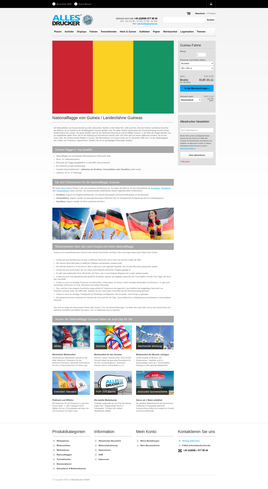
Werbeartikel (170, 31)
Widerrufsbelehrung (108, 445)
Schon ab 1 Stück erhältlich (149, 400)
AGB (101, 455)
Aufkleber (144, 31)
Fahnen (93, 31)
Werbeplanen (63, 441)
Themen (201, 31)
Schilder (69, 31)
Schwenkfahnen (62, 191)
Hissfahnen (155, 188)
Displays (81, 31)
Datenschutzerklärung (187, 148)
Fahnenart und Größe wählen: (193, 60)
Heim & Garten (128, 31)
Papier (156, 31)
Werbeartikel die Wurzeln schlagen (152, 354)
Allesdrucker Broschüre (110, 441)
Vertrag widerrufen (191, 441)
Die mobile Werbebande (105, 400)
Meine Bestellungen (149, 441)
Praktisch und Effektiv (62, 400)
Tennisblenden (109, 31)
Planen (58, 31)
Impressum (104, 459)
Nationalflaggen (64, 455)
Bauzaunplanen (64, 464)
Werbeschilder (63, 445)
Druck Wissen (85, 4)
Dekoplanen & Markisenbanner (71, 468)
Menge (183, 51)
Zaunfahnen (166, 188)
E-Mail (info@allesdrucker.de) (196, 445)
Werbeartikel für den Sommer (108, 354)
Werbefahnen (63, 450)
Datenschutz (105, 450)
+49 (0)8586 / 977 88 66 (195, 450)
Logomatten (187, 31)
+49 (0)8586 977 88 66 (145, 18)
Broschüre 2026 (64, 4)
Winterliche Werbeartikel (64, 354)
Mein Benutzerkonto (150, 445)
